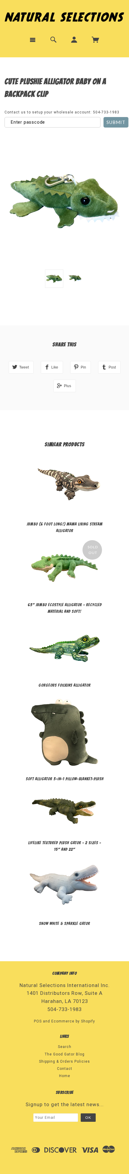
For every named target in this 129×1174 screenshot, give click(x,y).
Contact (64, 1069)
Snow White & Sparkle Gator (64, 923)
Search (64, 1047)
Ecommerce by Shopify (73, 1021)
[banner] (64, 16)
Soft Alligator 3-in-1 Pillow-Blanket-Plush (65, 779)
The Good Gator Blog (65, 1054)
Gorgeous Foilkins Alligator (64, 685)
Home (64, 1076)
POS (38, 1021)
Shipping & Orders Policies (64, 1061)
